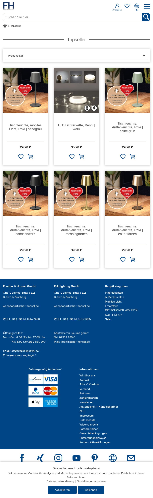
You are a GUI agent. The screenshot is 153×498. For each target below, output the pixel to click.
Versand (84, 389)
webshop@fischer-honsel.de (21, 306)
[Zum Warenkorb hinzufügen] (30, 156)
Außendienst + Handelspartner (98, 406)
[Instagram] (58, 458)
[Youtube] (76, 458)
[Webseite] (113, 458)
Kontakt (84, 380)
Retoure (84, 393)
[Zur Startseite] (5, 26)
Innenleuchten (114, 292)
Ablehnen (91, 489)
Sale (108, 319)
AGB (82, 411)
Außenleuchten (114, 297)
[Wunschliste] (127, 7)
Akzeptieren (62, 489)
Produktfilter (15, 55)
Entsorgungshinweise (92, 437)
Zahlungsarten (88, 397)
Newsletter (86, 402)
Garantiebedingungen (93, 433)
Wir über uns (87, 375)
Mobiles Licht (113, 301)
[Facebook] (22, 458)
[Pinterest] (95, 458)
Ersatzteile (111, 306)
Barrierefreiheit (88, 428)
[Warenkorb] (136, 7)
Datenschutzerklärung (60, 481)
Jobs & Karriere (89, 384)
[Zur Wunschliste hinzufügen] (20, 156)
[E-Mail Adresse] (131, 458)
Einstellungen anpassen (91, 481)
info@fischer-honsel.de (75, 341)
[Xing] (40, 458)
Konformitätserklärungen (95, 442)
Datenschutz (87, 420)
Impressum (86, 415)
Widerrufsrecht (88, 424)
